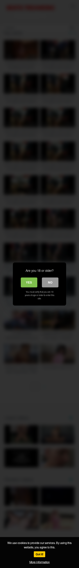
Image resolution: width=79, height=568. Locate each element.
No (50, 282)
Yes (29, 282)
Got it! (39, 554)
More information (39, 562)
